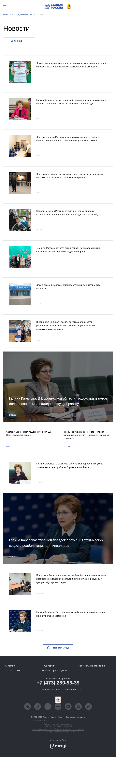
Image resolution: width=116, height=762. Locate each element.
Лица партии (48, 666)
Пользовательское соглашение (58, 724)
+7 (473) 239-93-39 (58, 683)
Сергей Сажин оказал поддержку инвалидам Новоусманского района (29, 433)
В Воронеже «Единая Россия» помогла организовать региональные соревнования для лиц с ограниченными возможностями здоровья (65, 325)
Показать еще (61, 647)
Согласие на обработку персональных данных (58, 732)
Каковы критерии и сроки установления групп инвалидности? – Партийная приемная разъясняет (86, 435)
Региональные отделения (91, 666)
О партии (10, 666)
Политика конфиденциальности (58, 726)
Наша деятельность (23, 15)
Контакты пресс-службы (54, 670)
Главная (7, 15)
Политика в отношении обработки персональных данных (58, 729)
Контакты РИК (12, 670)
